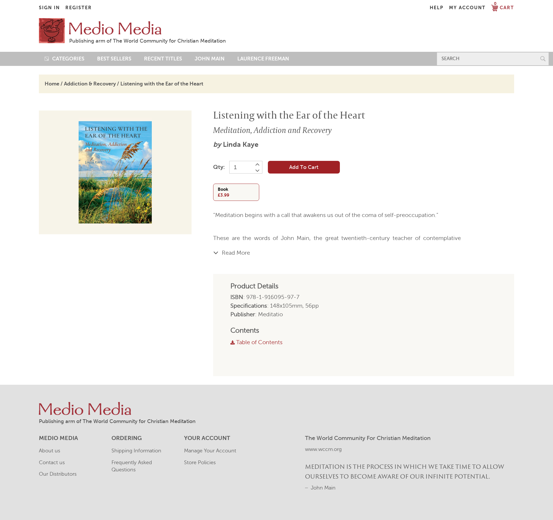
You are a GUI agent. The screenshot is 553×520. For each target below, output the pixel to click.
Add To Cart (303, 167)
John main (210, 59)
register (78, 7)
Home (52, 84)
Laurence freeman (263, 59)
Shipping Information (136, 451)
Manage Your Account (210, 451)
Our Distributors (58, 474)
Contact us (52, 462)
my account (467, 7)
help (437, 7)
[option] (115, 172)
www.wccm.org (323, 449)
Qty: (219, 167)
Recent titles (163, 59)
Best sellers (114, 59)
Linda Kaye (240, 144)
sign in (49, 7)
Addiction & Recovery (90, 84)
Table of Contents (259, 342)
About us (49, 451)
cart (504, 7)
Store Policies (200, 462)
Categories (66, 59)
